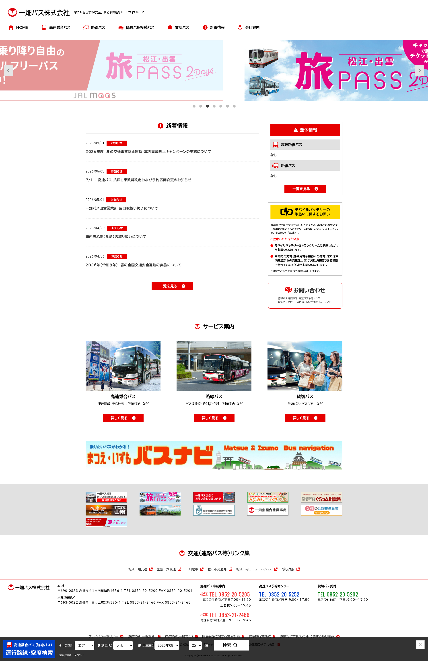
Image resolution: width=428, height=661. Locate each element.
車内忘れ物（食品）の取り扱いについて (116, 236)
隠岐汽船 (288, 569)
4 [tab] (214, 104)
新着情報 (217, 27)
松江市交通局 (217, 569)
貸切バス (182, 27)
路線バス (98, 27)
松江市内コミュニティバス (254, 569)
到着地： (106, 645)
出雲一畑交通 (166, 569)
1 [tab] (194, 104)
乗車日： (147, 645)
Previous (6, 70)
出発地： (68, 645)
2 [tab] (200, 104)
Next (417, 70)
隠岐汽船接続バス (140, 27)
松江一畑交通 (137, 569)
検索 (227, 645)
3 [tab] (207, 104)
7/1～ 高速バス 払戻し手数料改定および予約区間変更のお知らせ (138, 180)
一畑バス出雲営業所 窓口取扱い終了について (122, 208)
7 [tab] (234, 104)
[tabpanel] (214, 70)
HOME (22, 27)
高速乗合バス (59, 27)
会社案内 (252, 27)
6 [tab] (227, 104)
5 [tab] (220, 104)
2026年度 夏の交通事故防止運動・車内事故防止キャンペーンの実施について (148, 151)
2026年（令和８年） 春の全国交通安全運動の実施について (133, 265)
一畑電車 (191, 569)
